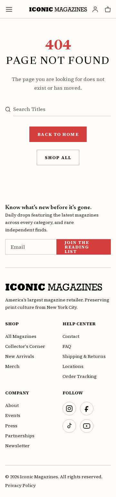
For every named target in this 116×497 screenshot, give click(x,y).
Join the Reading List (76, 247)
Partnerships (19, 435)
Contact (71, 336)
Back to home (57, 134)
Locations (73, 366)
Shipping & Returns (84, 356)
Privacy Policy (20, 485)
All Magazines (20, 336)
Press (11, 425)
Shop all (58, 157)
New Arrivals (19, 356)
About (12, 405)
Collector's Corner (25, 346)
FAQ (67, 346)
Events (12, 415)
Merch (12, 366)
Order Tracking (80, 376)
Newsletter (17, 445)
